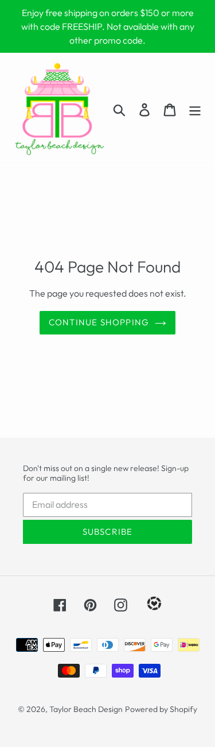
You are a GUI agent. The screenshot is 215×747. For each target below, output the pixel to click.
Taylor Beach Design (86, 709)
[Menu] (195, 108)
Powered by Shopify (161, 709)
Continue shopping (99, 322)
